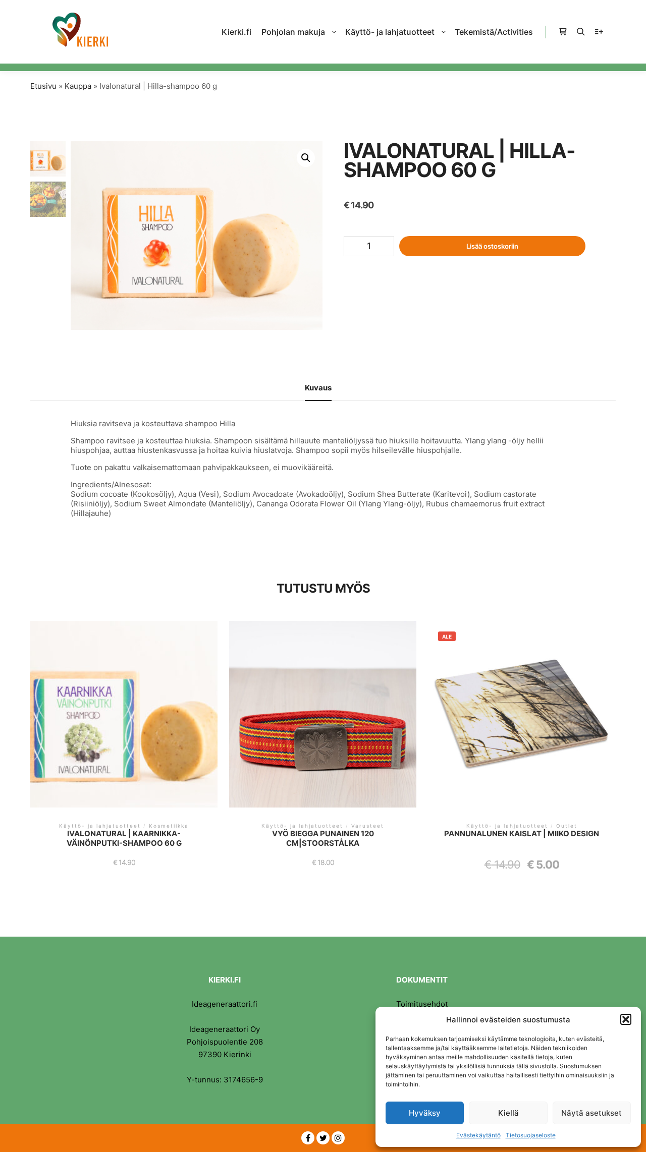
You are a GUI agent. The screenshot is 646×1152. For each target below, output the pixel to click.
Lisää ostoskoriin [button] (123, 718)
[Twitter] (323, 1137)
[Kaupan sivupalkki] (563, 31)
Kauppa (78, 86)
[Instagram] (338, 1137)
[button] (626, 1019)
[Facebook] (307, 1137)
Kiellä (508, 1113)
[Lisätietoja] (599, 31)
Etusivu (43, 86)
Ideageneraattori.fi (224, 1004)
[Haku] (581, 31)
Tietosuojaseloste (531, 1135)
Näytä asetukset (591, 1113)
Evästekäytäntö (478, 1135)
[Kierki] (80, 32)
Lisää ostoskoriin (492, 246)
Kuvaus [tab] (318, 387)
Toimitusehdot (422, 1004)
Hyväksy (425, 1113)
